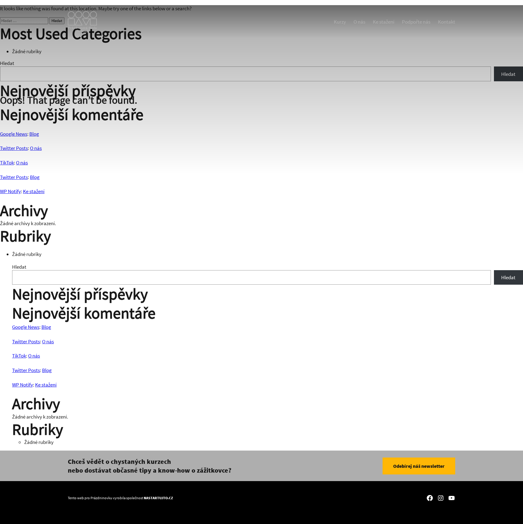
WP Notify (10, 191)
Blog (35, 177)
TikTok (19, 355)
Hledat (19, 267)
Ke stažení (33, 191)
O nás (48, 341)
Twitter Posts (14, 177)
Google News (25, 327)
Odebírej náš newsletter (419, 466)
